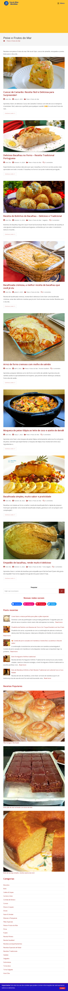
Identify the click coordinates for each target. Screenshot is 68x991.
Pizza (5, 929)
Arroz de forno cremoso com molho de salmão (27, 364)
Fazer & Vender (8, 914)
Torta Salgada (46, 567)
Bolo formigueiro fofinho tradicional (23, 657)
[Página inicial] (4, 41)
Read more (59, 622)
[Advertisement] (34, 19)
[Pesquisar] (62, 591)
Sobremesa (7, 962)
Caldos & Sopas (8, 892)
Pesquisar (34, 587)
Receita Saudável (44, 368)
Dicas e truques (8, 907)
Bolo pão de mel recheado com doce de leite (17, 807)
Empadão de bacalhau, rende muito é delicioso (27, 562)
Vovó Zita (8, 99)
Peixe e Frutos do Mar (13, 41)
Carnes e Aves (8, 896)
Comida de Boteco (9, 900)
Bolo (4, 889)
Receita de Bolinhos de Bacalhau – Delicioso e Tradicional (32, 216)
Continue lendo (11, 113)
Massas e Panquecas (10, 918)
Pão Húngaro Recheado (11, 743)
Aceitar (62, 988)
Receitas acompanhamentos (12, 944)
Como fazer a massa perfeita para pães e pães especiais (30, 616)
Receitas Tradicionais (10, 951)
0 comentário (49, 162)
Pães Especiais (8, 922)
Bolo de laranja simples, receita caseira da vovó (19, 873)
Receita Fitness (8, 936)
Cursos (5, 903)
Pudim (5, 933)
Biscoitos (6, 885)
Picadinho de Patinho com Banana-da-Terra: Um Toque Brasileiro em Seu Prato (37, 627)
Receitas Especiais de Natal (12, 947)
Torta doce (7, 966)
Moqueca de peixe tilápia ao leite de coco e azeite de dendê (33, 430)
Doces (5, 911)
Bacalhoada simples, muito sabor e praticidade (27, 496)
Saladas (5, 955)
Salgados (45, 220)
